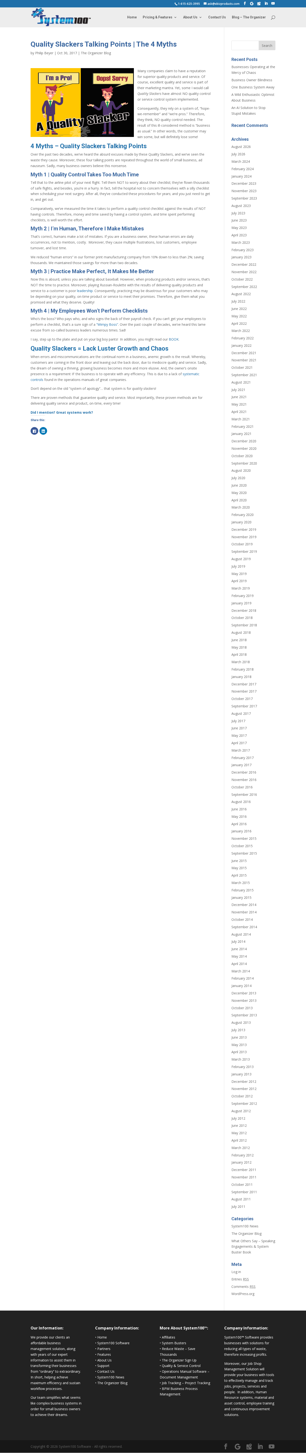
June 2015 (239, 860)
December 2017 (243, 684)
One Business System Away (252, 87)
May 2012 (239, 1133)
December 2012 (243, 1081)
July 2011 (238, 1206)
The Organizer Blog (96, 53)
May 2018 (239, 647)
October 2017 (242, 698)
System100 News (244, 1226)
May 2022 (239, 316)
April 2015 (239, 875)
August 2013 (241, 1022)
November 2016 (244, 779)
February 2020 (242, 514)
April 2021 (239, 411)
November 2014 (244, 912)
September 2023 (244, 198)
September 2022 (244, 286)
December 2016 (243, 772)
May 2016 (239, 816)
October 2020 (242, 456)
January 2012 (241, 1162)
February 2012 (242, 1155)
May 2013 (239, 1044)
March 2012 (240, 1147)
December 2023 (243, 183)
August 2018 (241, 632)
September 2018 (244, 625)
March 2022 (240, 330)
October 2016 (242, 787)
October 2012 (242, 1096)
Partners (103, 1348)
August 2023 (241, 205)
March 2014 (240, 971)
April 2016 (239, 824)
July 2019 (238, 566)
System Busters (174, 1343)
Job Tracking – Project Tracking (186, 1383)
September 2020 (244, 463)
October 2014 (242, 919)
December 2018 (243, 610)
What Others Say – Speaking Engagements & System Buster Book (253, 1247)
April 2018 (239, 654)
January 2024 (241, 176)
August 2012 (241, 1111)
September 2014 (244, 927)
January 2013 (241, 1074)
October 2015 (242, 846)
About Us (190, 17)
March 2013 (240, 1059)
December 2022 (243, 264)
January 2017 (241, 765)
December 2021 (243, 353)
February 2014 (242, 978)
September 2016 (244, 794)
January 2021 (241, 433)
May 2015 (239, 868)
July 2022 (238, 301)
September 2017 (244, 706)
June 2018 (239, 640)
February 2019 (242, 595)
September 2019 (244, 551)
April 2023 (239, 235)
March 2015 (240, 882)
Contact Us (217, 17)
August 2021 (241, 382)
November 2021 (244, 360)
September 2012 (244, 1103)
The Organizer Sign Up (179, 1360)
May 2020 (239, 492)
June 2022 (239, 308)
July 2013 (238, 1030)
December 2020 (243, 441)
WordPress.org (242, 1293)
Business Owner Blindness (251, 80)
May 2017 (239, 735)
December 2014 (243, 904)
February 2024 (242, 169)
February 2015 (242, 890)
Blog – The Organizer (249, 17)
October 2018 (242, 617)
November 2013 (244, 1000)
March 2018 (240, 662)
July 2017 (238, 721)
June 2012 (239, 1125)
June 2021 (239, 397)
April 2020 (239, 500)
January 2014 (241, 985)
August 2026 (241, 146)
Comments (243, 1286)
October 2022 (242, 279)
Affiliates (168, 1337)
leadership (85, 290)
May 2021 (239, 404)
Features (104, 1354)
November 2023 (244, 191)
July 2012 (238, 1118)
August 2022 (241, 294)
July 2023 (238, 213)
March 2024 (240, 161)
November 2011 (244, 1177)
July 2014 (238, 941)
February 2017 (242, 757)
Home (132, 17)
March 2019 (240, 588)
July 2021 (238, 389)
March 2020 (240, 507)
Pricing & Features (157, 17)
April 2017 (239, 743)
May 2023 (239, 227)
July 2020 (238, 478)
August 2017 (241, 713)
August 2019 (241, 559)
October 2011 (242, 1184)
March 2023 (240, 242)
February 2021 (242, 426)
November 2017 (244, 691)
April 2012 (239, 1140)
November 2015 (244, 838)
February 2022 (242, 338)
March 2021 (240, 419)
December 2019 (243, 529)
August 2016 (241, 801)
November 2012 (244, 1088)
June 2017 (239, 728)
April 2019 (239, 581)
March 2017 (240, 750)
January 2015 (241, 897)
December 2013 (243, 993)
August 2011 (241, 1199)
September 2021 (244, 375)
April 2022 (239, 323)
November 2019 (244, 537)
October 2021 (242, 367)
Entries (240, 1279)
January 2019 (241, 603)
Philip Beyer (44, 53)
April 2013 (239, 1052)
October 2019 (242, 544)
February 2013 (242, 1066)
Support (103, 1365)
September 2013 (244, 1015)
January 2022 (241, 345)
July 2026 (238, 154)
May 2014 (239, 956)
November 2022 (244, 272)
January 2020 (241, 522)
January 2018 (241, 676)
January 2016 (241, 831)
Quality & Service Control (181, 1365)
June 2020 (239, 485)
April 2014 (239, 963)
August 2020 (241, 470)
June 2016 (239, 809)
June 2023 (239, 220)
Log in (236, 1271)
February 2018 (242, 669)
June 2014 (239, 949)
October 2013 (242, 1008)
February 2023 (242, 250)
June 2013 (239, 1037)
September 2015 (244, 853)
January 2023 (241, 257)
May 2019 (239, 573)
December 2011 (243, 1169)
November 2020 (244, 448)
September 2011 (244, 1192)
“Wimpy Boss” (107, 324)
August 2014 (241, 934)
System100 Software (113, 1343)
